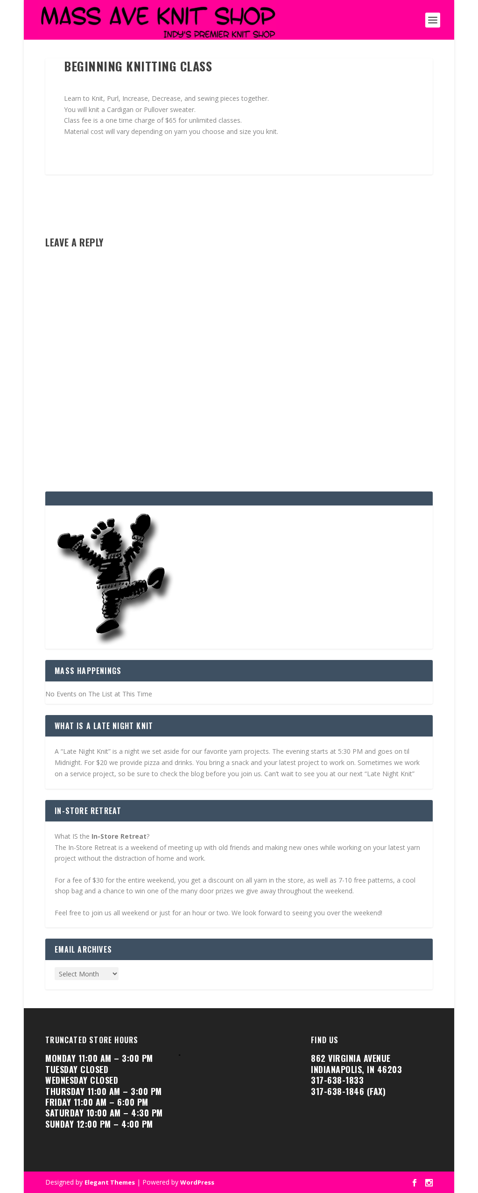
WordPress (197, 1182)
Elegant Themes (109, 1182)
